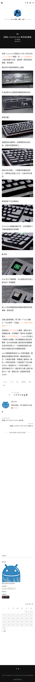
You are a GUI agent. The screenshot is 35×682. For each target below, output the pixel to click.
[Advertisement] (17, 646)
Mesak (18, 39)
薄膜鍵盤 (23, 382)
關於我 (15, 408)
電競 (4, 385)
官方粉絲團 (13, 330)
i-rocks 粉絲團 (7, 57)
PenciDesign (30, 675)
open (11, 382)
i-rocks (5, 382)
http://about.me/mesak (8, 583)
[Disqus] (17, 464)
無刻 (17, 382)
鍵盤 (18, 34)
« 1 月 (4, 631)
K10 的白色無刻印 (12, 336)
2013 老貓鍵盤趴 (26, 57)
